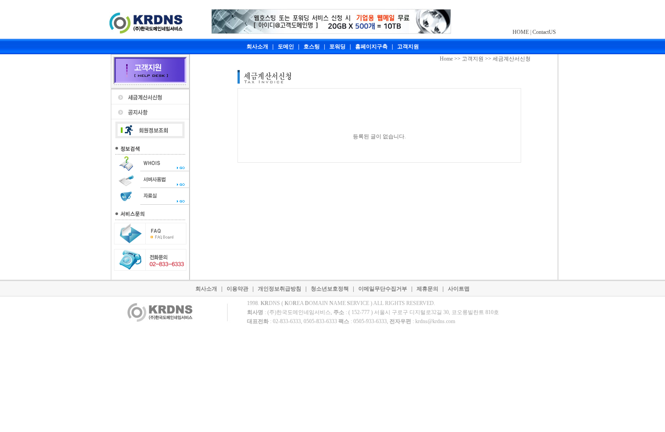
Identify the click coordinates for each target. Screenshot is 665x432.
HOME (521, 32)
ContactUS (544, 32)
